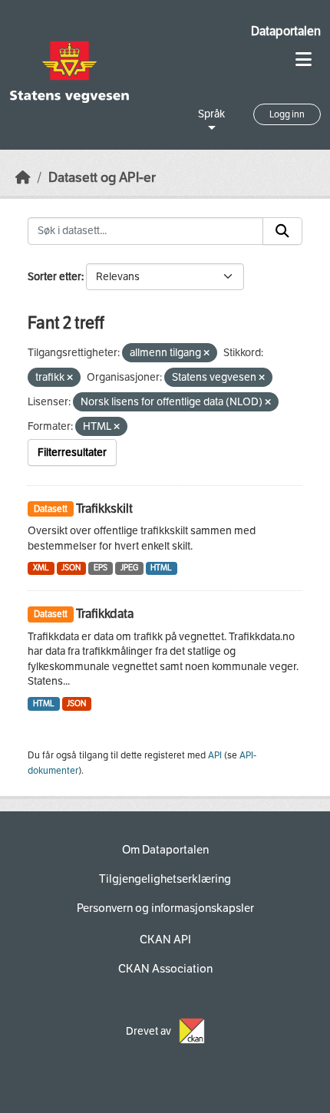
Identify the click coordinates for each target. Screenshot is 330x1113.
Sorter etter (54, 276)
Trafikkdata (105, 613)
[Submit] (282, 231)
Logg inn (287, 114)
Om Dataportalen (165, 850)
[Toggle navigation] (303, 59)
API (215, 755)
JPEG (129, 568)
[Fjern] (206, 353)
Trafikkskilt (104, 508)
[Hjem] (23, 178)
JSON (71, 568)
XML (41, 568)
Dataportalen (286, 31)
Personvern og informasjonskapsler (165, 908)
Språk (211, 114)
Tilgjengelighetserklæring (165, 879)
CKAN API (165, 939)
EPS (100, 568)
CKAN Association (165, 969)
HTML (161, 568)
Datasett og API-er (102, 178)
